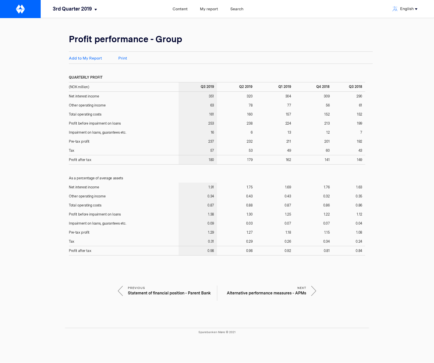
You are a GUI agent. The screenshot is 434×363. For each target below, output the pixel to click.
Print (122, 58)
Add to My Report (85, 58)
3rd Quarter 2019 (72, 9)
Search (236, 9)
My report (209, 9)
